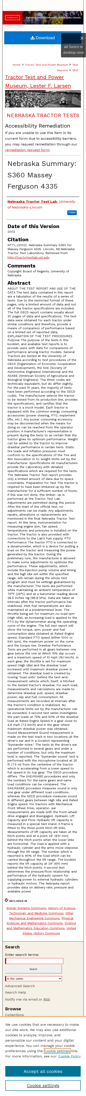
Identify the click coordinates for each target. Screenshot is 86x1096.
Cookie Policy (69, 1056)
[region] (43, 1056)
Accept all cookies (43, 1071)
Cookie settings (57, 1051)
